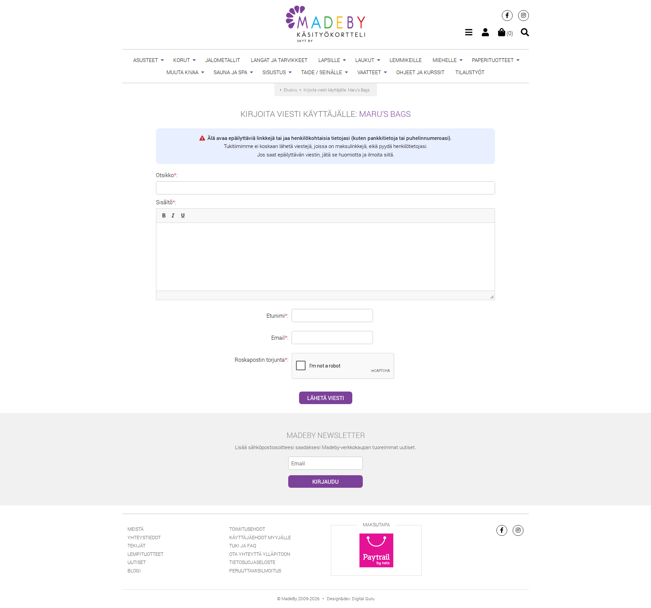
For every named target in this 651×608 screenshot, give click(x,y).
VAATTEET (369, 72)
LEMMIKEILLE (406, 60)
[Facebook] (507, 15)
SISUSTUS (274, 72)
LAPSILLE (329, 60)
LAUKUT (364, 60)
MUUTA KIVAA (182, 72)
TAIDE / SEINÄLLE (321, 72)
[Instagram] (523, 15)
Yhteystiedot (144, 537)
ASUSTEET (145, 60)
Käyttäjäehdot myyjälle (260, 537)
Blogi (134, 570)
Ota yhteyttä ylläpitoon (259, 554)
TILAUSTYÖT (470, 72)
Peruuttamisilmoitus (255, 570)
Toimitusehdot (247, 529)
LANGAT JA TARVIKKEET (279, 60)
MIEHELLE (445, 60)
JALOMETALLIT (222, 60)
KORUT (181, 60)
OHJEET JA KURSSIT (420, 72)
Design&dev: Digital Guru (350, 598)
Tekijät (136, 545)
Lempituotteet (145, 554)
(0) (509, 33)
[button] (164, 215)
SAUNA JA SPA (230, 72)
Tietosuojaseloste (252, 562)
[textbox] (325, 257)
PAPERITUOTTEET (493, 60)
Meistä (135, 529)
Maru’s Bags (385, 113)
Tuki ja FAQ (242, 545)
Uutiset (136, 562)
